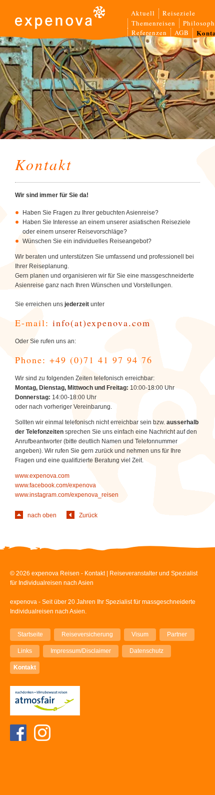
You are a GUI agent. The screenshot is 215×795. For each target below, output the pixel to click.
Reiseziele (179, 13)
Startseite (30, 634)
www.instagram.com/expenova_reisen (66, 494)
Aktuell (143, 13)
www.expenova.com (42, 475)
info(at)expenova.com (101, 323)
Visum (140, 634)
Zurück (88, 515)
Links (25, 650)
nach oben (42, 515)
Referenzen (149, 32)
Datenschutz (147, 650)
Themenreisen (154, 23)
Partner (177, 634)
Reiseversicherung (87, 634)
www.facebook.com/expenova (55, 485)
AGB (181, 32)
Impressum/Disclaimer (80, 650)
